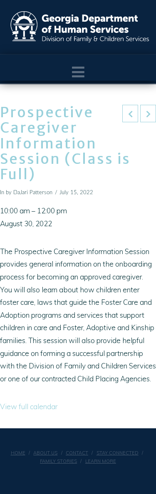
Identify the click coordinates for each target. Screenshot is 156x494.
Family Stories (58, 461)
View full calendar (28, 406)
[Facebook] (73, 475)
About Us (45, 453)
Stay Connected (118, 453)
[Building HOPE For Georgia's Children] (80, 27)
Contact (77, 453)
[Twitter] (83, 475)
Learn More (100, 461)
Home (18, 453)
